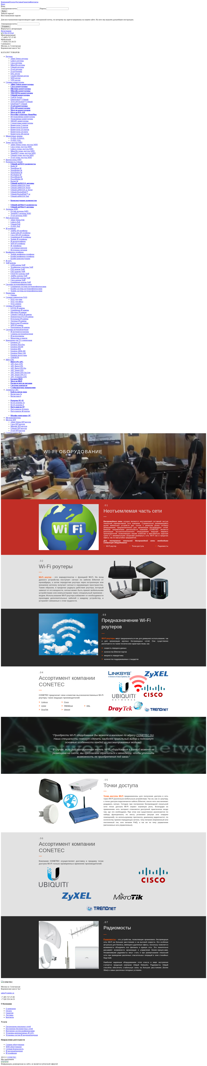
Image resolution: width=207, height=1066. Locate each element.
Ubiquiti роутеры (17, 67)
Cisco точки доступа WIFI (21, 147)
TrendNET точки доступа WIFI (23, 153)
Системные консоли (19, 248)
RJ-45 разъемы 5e (18, 403)
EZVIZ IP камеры (18, 308)
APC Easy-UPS (17, 364)
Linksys (44, 702)
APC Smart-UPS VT (19, 375)
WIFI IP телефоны (18, 243)
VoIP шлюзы (11, 263)
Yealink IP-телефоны (19, 239)
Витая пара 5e (16, 394)
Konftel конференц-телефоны (22, 256)
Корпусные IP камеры (19, 323)
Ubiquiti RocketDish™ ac (20, 194)
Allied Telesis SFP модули (21, 422)
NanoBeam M (16, 168)
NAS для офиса (17, 302)
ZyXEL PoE (15, 226)
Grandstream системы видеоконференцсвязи (28, 286)
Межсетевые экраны (14, 136)
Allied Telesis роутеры (19, 59)
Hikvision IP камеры (19, 312)
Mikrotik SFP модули (19, 426)
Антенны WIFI (12, 209)
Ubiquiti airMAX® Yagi (20, 196)
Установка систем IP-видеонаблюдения (22, 1035)
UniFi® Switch (16, 97)
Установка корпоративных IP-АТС (20, 1033)
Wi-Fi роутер (45, 577)
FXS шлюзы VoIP (18, 269)
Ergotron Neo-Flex (18, 345)
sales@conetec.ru (7, 993)
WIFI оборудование (14, 1047)
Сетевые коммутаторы (15, 82)
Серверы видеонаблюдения (22, 334)
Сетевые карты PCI (14, 433)
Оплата (12, 2)
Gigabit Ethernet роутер (20, 76)
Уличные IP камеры (18, 321)
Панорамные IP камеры (20, 327)
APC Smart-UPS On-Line (20, 372)
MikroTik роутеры (18, 65)
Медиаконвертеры (13, 418)
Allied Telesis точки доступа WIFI (24, 145)
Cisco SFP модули (18, 424)
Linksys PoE (15, 222)
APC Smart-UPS (17, 370)
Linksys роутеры (17, 61)
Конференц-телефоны (15, 252)
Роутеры (9, 56)
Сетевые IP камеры (13, 306)
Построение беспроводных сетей (19, 1029)
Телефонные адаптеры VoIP (22, 267)
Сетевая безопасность (14, 1049)
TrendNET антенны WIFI (21, 213)
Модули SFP (11, 420)
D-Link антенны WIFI (19, 211)
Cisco (66, 702)
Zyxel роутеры (16, 69)
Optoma (14, 295)
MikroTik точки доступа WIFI (22, 151)
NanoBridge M (16, 170)
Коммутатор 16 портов (20, 130)
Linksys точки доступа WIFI (22, 149)
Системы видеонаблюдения (17, 329)
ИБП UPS (10, 360)
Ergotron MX (16, 349)
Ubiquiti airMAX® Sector (20, 188)
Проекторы (10, 293)
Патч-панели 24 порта (20, 409)
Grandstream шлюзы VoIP (21, 282)
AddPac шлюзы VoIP (19, 276)
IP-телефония (11, 1053)
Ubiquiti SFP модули (19, 428)
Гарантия (26, 2)
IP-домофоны (16, 246)
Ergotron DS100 (17, 347)
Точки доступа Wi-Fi (113, 796)
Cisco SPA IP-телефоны (20, 235)
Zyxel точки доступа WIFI (21, 157)
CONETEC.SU (145, 735)
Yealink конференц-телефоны (22, 254)
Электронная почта (9, 9)
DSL (88, 706)
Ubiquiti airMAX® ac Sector (22, 190)
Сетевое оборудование (15, 1045)
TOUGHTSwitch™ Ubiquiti (22, 102)
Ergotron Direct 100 (18, 353)
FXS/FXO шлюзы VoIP (20, 274)
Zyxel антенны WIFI (19, 216)
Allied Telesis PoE (18, 220)
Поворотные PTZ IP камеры (22, 317)
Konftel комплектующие (20, 259)
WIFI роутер (15, 78)
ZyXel (43, 706)
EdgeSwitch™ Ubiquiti (19, 99)
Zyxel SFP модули (18, 431)
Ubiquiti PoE (15, 224)
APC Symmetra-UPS (19, 377)
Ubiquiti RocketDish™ (19, 192)
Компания (5, 2)
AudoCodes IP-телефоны (20, 233)
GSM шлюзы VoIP (18, 265)
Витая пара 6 (16, 396)
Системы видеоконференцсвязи (19, 284)
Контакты (34, 2)
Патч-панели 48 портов (20, 411)
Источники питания (19, 250)
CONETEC (11, 1057)
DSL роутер (15, 74)
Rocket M (14, 181)
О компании (11, 1009)
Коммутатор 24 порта (19, 132)
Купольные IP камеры (19, 319)
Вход (3, 4)
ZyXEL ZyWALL (17, 138)
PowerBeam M (16, 177)
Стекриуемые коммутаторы (22, 123)
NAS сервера (16, 304)
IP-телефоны (11, 228)
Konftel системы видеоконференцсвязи (26, 289)
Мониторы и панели (19, 338)
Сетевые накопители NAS (16, 297)
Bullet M (14, 166)
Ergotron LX (15, 342)
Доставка (19, 2)
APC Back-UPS (17, 366)
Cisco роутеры (16, 63)
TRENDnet (68, 706)
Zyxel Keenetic (16, 71)
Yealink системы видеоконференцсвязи (26, 291)
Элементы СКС (12, 390)
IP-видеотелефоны (18, 241)
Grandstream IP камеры (20, 310)
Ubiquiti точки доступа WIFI (22, 155)
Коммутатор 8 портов (19, 127)
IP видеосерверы (17, 336)
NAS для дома (16, 299)
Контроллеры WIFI (13, 160)
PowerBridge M (17, 179)
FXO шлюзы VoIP (18, 271)
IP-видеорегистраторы (20, 332)
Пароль (43, 9)
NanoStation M (16, 173)
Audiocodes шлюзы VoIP (20, 278)
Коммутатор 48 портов (20, 134)
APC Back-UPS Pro (18, 368)
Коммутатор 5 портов (19, 125)
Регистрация (6, 31)
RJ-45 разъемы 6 (17, 405)
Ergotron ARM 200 (18, 351)
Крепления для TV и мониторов (19, 340)
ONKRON (15, 357)
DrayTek (44, 710)
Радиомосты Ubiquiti (14, 162)
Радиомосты (110, 939)
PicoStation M (16, 175)
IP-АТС (9, 261)
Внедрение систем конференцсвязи (20, 1031)
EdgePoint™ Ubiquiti (19, 104)
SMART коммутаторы (20, 121)
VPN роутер (15, 80)
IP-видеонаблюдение (14, 1051)
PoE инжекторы (12, 218)
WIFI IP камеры (17, 325)
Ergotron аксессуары (19, 355)
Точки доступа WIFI (14, 142)
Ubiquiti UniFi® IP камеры (21, 314)
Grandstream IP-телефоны (21, 237)
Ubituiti (67, 710)
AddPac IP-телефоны (19, 231)
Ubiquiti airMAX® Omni (20, 185)
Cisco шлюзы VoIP (18, 280)
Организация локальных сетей (18, 1027)
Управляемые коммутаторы (22, 119)
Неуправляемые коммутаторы (23, 117)
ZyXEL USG (16, 140)
